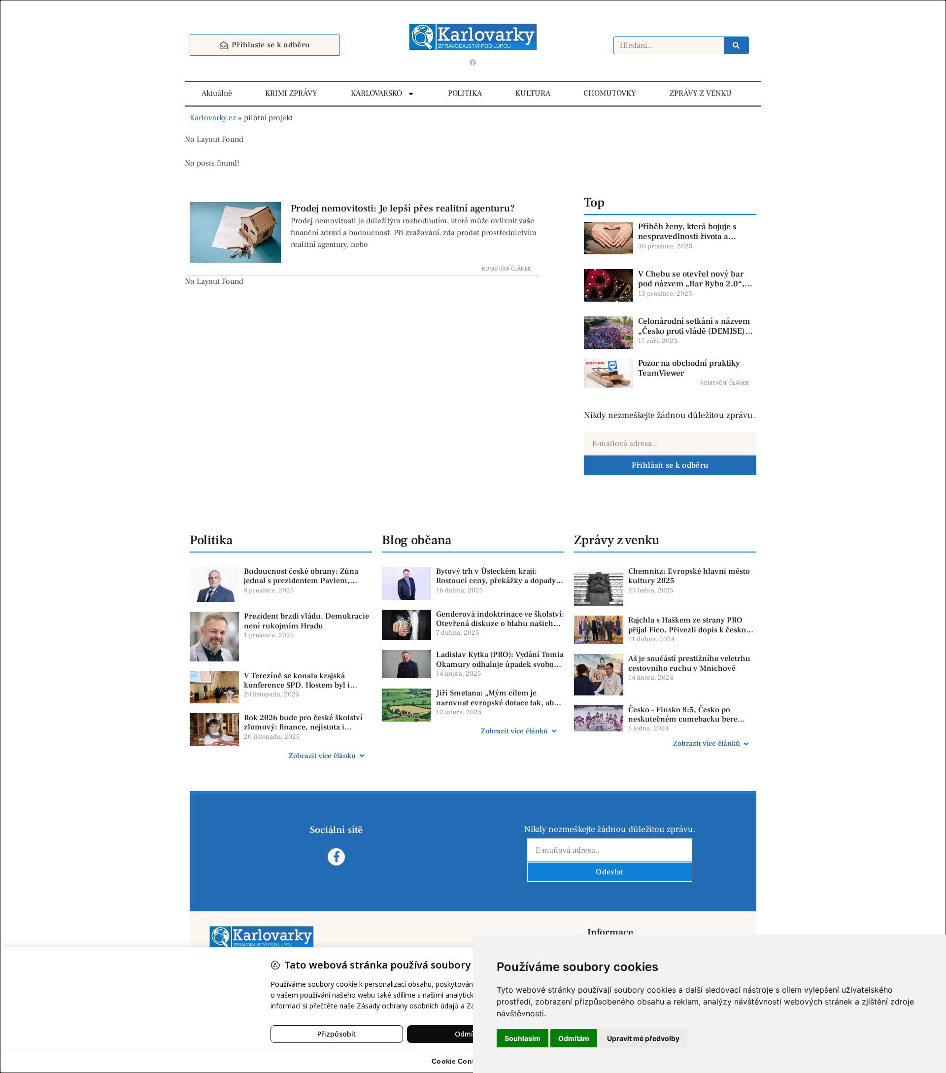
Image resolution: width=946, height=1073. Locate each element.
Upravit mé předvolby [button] (643, 1038)
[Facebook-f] (336, 856)
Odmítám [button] (573, 1038)
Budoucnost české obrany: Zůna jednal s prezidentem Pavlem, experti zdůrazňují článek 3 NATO (304, 580)
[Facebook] (473, 62)
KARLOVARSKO (376, 93)
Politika (211, 540)
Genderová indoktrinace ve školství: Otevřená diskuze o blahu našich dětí (500, 623)
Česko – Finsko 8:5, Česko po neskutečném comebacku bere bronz (683, 719)
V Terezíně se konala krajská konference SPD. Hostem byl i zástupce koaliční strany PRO (297, 685)
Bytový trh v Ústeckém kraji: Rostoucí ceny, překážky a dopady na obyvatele (496, 580)
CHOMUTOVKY (609, 93)
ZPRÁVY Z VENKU (701, 93)
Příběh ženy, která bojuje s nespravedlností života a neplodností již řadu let (687, 236)
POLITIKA (465, 93)
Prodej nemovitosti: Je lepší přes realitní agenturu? (403, 208)
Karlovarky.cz (213, 118)
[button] (281, 756)
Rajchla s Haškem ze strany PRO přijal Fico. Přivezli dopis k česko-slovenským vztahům (688, 629)
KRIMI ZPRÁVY (291, 93)
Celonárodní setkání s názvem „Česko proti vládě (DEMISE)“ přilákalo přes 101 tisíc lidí (694, 331)
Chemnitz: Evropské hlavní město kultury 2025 (689, 576)
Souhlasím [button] (523, 1038)
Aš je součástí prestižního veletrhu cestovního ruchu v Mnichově (689, 663)
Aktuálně (217, 93)
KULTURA (532, 93)
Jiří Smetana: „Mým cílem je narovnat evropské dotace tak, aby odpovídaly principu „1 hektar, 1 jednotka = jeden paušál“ (497, 707)
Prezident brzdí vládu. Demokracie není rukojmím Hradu (306, 620)
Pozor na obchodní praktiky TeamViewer (689, 368)
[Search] (736, 45)
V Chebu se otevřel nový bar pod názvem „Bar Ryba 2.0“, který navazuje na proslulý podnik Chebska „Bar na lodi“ (693, 289)
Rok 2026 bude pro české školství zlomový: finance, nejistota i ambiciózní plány (303, 727)
